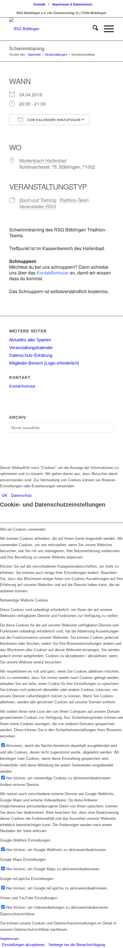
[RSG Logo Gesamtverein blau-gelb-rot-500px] (51, 28)
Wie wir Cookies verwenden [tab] (22, 529)
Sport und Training (37, 200)
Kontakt (39, 4)
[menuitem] (40, 4)
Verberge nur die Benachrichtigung (76, 945)
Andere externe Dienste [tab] (19, 784)
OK (4, 495)
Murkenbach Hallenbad (42, 160)
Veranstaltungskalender (31, 347)
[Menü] (106, 28)
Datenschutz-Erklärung (30, 355)
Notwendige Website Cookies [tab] (24, 600)
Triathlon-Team (74, 200)
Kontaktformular (53, 272)
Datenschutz (21, 495)
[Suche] (92, 28)
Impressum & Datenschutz (72, 4)
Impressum (9, 939)
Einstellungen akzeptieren (23, 945)
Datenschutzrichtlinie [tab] (17, 914)
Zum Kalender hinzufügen (53, 120)
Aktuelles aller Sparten (30, 339)
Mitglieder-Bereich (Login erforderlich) (44, 363)
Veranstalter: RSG (37, 206)
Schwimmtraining (26, 48)
